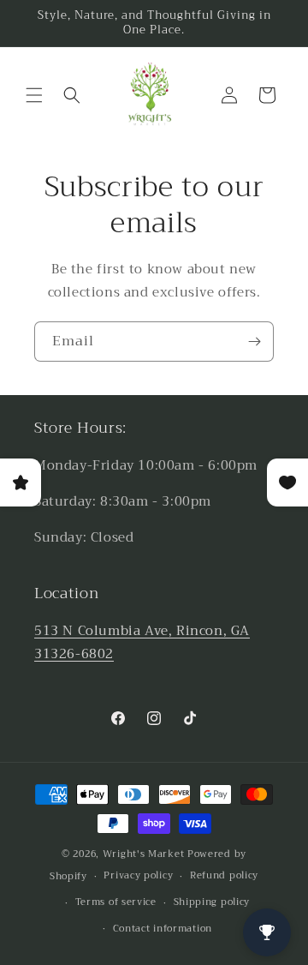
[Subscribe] (254, 341)
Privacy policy (138, 875)
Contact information (162, 928)
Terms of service (116, 902)
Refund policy (224, 875)
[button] (34, 95)
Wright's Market (144, 854)
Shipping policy (212, 902)
